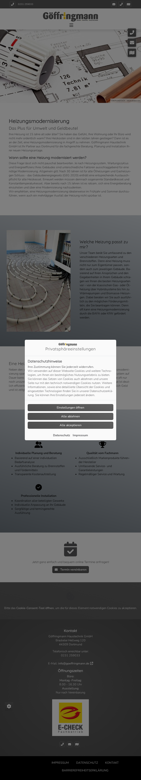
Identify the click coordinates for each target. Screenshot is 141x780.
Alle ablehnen (70, 416)
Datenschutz (61, 435)
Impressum (80, 435)
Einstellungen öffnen (70, 408)
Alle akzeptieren (71, 425)
